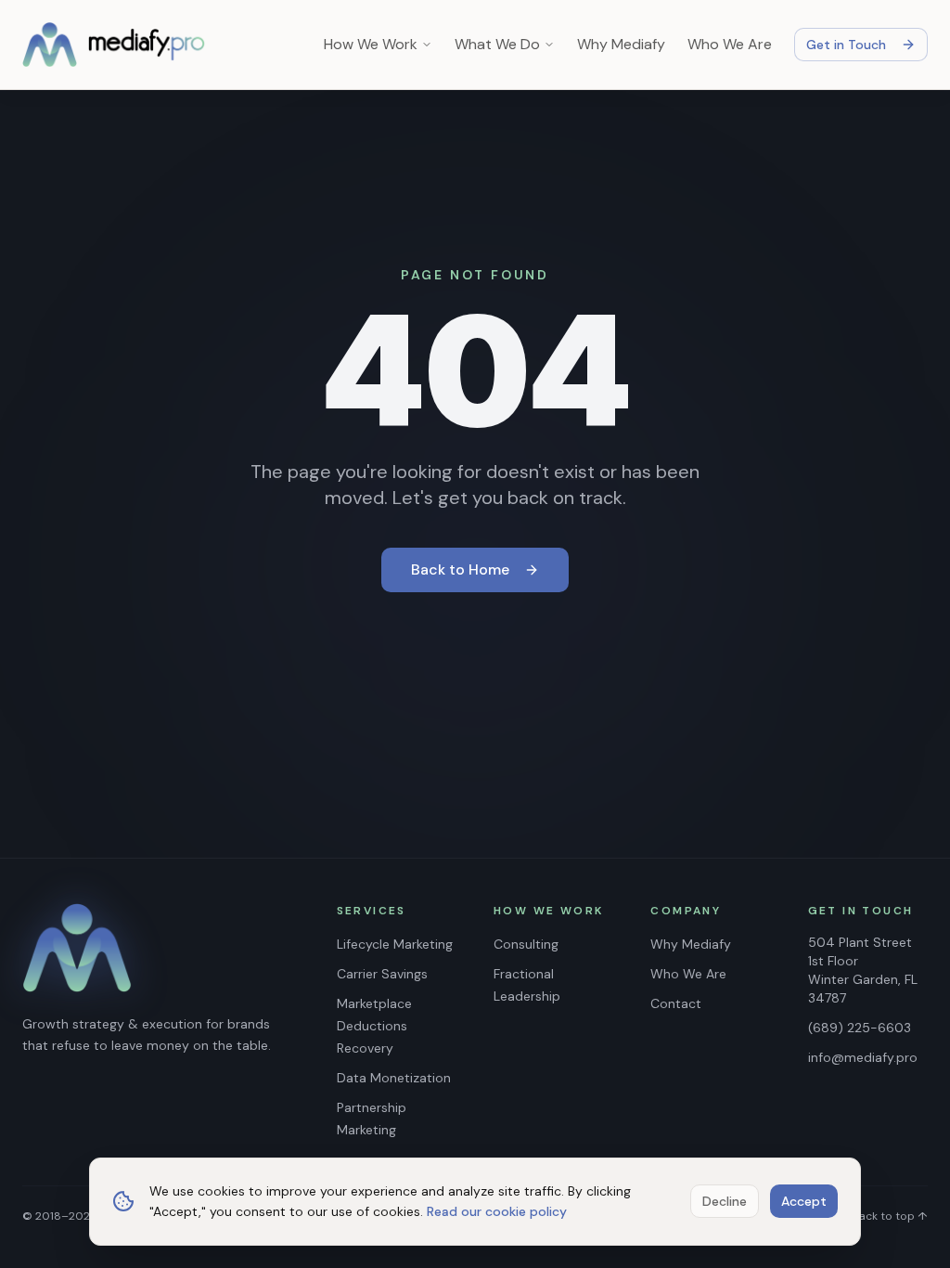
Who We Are (729, 44)
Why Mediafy (621, 44)
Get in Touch (846, 44)
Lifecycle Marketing (395, 944)
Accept (804, 1201)
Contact (675, 1003)
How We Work (370, 44)
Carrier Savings (382, 973)
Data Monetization (394, 1077)
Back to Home (460, 569)
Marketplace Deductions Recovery (374, 1025)
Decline (724, 1201)
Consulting (526, 944)
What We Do (497, 44)
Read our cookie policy (497, 1211)
